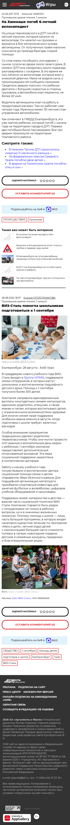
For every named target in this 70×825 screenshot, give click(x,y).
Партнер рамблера (32, 808)
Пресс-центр (12, 691)
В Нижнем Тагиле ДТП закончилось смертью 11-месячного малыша (32, 151)
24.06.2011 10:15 (10, 13)
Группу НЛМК (33, 377)
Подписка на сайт (31, 687)
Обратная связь (14, 704)
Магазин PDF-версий (38, 691)
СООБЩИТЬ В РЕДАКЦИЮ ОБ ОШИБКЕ (28, 709)
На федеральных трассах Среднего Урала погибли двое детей (31, 158)
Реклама (9, 687)
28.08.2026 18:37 (11, 297)
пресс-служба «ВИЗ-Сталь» (19, 361)
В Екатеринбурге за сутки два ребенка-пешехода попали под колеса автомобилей (39, 257)
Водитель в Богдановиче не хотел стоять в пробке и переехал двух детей (39, 246)
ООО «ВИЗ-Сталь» (21, 598)
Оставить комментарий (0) (35, 193)
